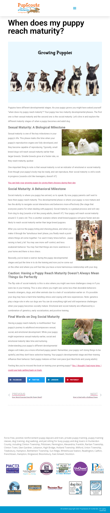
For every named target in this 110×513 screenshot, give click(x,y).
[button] (74, 8)
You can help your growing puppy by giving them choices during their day (42, 183)
